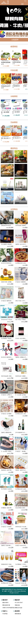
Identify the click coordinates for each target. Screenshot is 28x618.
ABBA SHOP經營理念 (8, 607)
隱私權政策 (18, 613)
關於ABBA (5, 602)
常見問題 (5, 613)
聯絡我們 (17, 600)
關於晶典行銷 (6, 605)
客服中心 (5, 611)
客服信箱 (17, 605)
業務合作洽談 (18, 607)
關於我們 (5, 600)
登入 (25, 0)
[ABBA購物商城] (4, 2)
